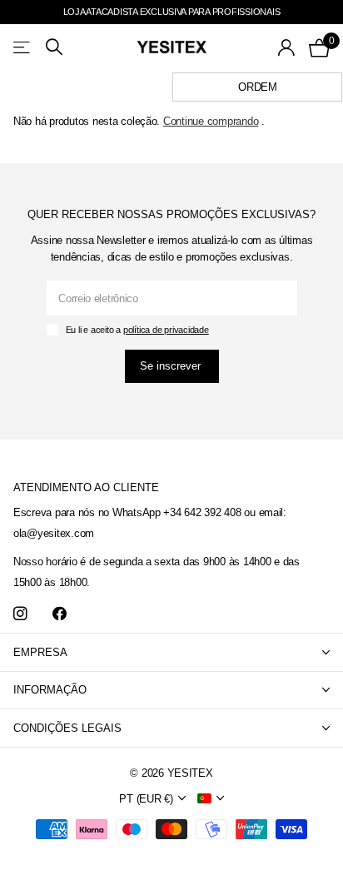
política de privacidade (166, 330)
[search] (54, 47)
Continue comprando (210, 121)
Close (171, 652)
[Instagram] (20, 614)
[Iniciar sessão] (287, 47)
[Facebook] (59, 614)
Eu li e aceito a (137, 330)
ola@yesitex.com (53, 533)
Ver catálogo (22, 47)
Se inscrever (172, 366)
